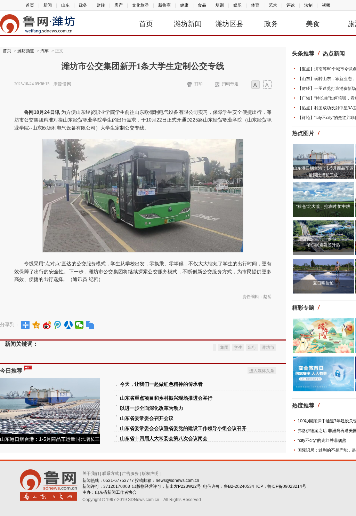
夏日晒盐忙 (323, 283)
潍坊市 (268, 347)
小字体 (255, 85)
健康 (184, 5)
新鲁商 (164, 5)
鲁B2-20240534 (239, 486)
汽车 (44, 50)
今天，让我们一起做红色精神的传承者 (161, 384)
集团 (224, 347)
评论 (290, 5)
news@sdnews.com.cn (177, 480)
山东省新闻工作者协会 (116, 492)
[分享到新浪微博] (47, 325)
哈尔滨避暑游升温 (323, 244)
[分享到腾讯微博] (58, 325)
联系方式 (110, 473)
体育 (255, 5)
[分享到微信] (79, 325)
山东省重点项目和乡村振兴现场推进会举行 (166, 398)
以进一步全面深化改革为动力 (151, 408)
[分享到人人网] (68, 325)
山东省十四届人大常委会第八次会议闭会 (164, 438)
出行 (252, 347)
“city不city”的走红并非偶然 (322, 440)
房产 (118, 5)
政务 (83, 5)
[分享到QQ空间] (36, 325)
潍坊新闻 (188, 24)
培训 (220, 5)
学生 (238, 347)
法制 (308, 5)
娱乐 (237, 5)
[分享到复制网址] (90, 325)
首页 (30, 5)
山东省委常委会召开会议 (146, 418)
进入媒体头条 (261, 370)
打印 (198, 83)
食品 (202, 5)
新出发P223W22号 (183, 486)
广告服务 (130, 473)
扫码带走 (230, 83)
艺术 (273, 5)
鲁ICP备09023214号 (286, 486)
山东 (65, 5)
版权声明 (150, 473)
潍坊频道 (25, 50)
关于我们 (90, 473)
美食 (313, 24)
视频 (326, 5)
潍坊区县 (229, 24)
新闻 (47, 5)
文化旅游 (140, 5)
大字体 (267, 85)
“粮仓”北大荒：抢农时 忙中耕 (323, 206)
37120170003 (116, 486)
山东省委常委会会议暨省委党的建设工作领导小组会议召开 (183, 428)
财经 (101, 5)
